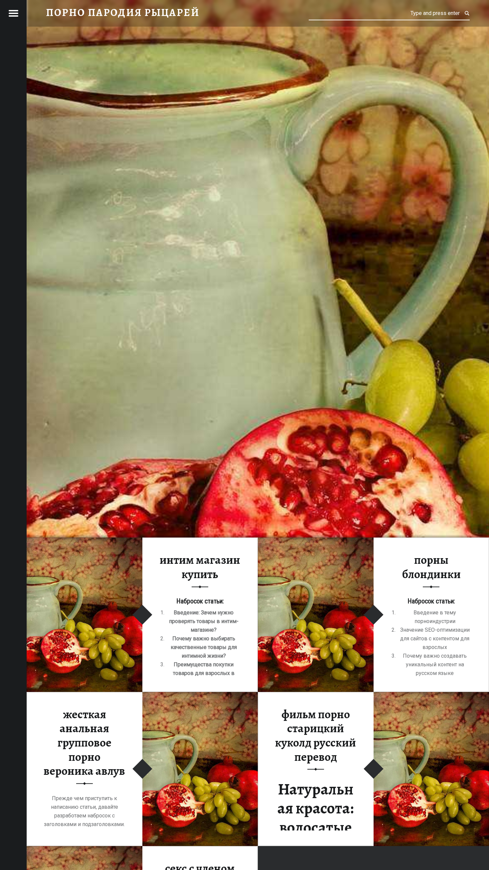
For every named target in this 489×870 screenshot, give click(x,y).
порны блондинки (431, 567)
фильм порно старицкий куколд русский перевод (315, 735)
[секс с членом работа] (84, 850)
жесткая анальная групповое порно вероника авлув (84, 742)
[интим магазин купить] (84, 542)
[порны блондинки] (316, 542)
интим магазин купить (200, 567)
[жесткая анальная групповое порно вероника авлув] (200, 696)
